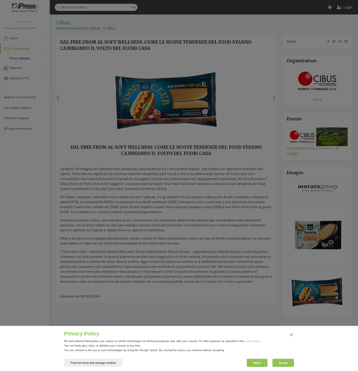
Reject (257, 362)
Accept (283, 362)
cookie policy (252, 341)
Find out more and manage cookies (93, 362)
